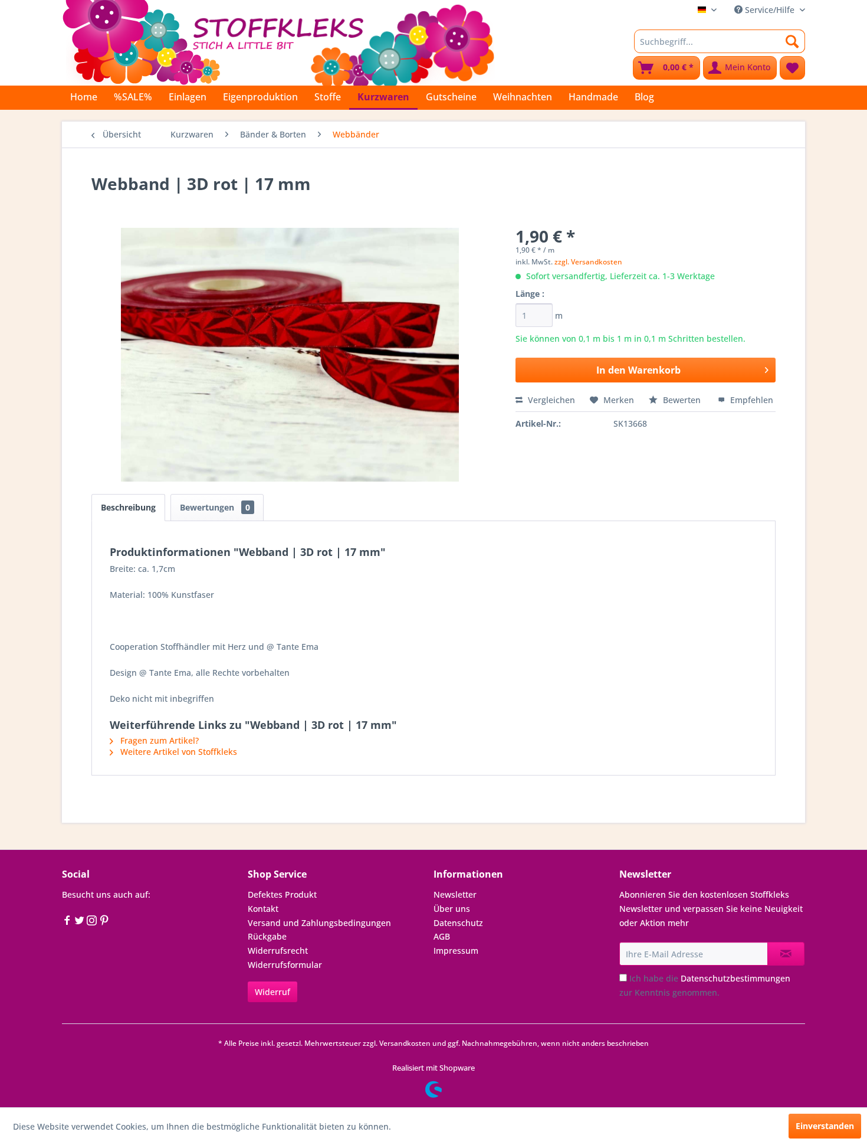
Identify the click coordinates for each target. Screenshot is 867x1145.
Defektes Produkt (282, 894)
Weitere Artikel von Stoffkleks (177, 751)
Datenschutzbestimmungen (735, 978)
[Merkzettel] (792, 68)
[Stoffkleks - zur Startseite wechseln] (278, 41)
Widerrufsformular (285, 964)
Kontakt (263, 908)
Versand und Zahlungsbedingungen (319, 922)
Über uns (452, 908)
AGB (442, 936)
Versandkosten (405, 1043)
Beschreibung (128, 507)
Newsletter (455, 894)
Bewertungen (215, 507)
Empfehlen (750, 399)
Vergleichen (550, 399)
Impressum (456, 950)
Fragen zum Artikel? (158, 740)
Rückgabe (267, 936)
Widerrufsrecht (278, 950)
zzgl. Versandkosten (588, 262)
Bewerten (682, 399)
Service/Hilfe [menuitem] (770, 9)
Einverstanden (825, 1125)
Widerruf (272, 991)
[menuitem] (719, 41)
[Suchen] (792, 41)
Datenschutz (458, 922)
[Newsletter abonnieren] (785, 954)
